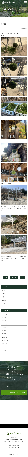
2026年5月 (5, 324)
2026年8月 (4, 314)
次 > (22, 277)
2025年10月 (5, 347)
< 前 (6, 277)
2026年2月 (5, 334)
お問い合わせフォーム (14, 392)
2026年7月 (4, 317)
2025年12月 (5, 340)
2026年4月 (4, 327)
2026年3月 (4, 330)
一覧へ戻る (14, 277)
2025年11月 (5, 343)
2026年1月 (4, 337)
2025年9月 (5, 350)
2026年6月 (5, 320)
